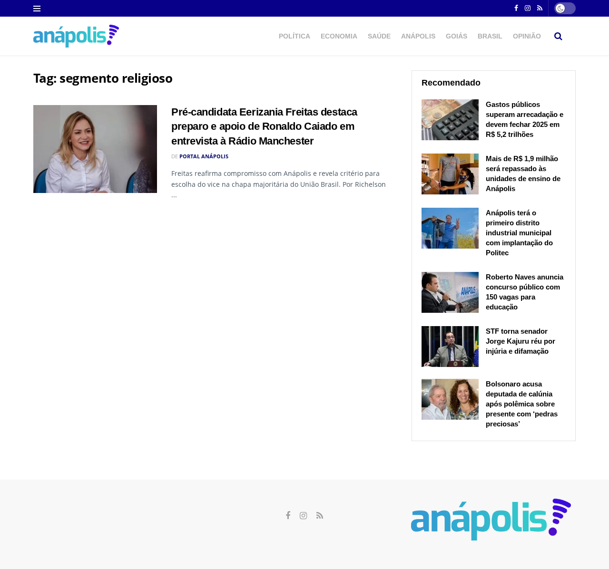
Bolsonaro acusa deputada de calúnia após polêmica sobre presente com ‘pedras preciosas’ (522, 404)
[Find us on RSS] (319, 516)
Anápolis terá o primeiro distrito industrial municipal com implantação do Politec (519, 233)
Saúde (379, 36)
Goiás (456, 36)
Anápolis (418, 36)
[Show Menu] (36, 8)
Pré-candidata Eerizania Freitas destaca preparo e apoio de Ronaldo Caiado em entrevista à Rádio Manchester (264, 126)
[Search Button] (558, 36)
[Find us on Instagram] (527, 8)
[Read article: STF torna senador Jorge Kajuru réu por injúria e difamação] (450, 346)
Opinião (527, 36)
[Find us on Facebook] (516, 8)
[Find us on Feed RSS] (539, 8)
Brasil (490, 36)
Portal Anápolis (203, 156)
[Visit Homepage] (76, 36)
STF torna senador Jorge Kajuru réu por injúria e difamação (520, 341)
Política (294, 36)
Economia (339, 36)
